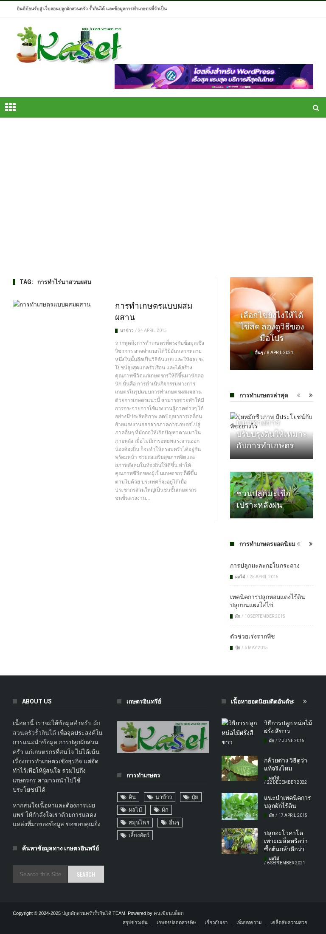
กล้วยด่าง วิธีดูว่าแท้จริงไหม (285, 763)
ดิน (132, 797)
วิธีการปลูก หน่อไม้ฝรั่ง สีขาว (288, 726)
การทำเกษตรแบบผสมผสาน (154, 310)
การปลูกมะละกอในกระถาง (265, 564)
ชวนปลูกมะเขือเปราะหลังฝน (263, 498)
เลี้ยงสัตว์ (139, 835)
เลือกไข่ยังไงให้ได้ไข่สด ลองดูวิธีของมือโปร (272, 325)
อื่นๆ (259, 352)
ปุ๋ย (237, 647)
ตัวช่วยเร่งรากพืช (252, 635)
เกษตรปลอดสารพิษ (176, 922)
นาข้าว (127, 330)
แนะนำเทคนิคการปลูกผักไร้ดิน (287, 801)
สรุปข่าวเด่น (135, 922)
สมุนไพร (139, 822)
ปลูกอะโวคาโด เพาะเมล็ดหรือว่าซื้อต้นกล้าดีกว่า (286, 840)
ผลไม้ (240, 576)
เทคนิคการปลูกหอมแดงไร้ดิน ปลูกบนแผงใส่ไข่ (267, 600)
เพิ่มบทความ (248, 922)
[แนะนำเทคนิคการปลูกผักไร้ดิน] (240, 806)
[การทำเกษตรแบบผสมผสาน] (57, 304)
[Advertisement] (163, 197)
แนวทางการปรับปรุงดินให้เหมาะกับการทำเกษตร (271, 433)
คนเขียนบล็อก (169, 913)
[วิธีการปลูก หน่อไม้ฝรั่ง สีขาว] (240, 732)
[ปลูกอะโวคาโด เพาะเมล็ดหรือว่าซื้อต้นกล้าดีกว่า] (240, 841)
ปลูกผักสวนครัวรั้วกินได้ (86, 913)
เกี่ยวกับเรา (216, 922)
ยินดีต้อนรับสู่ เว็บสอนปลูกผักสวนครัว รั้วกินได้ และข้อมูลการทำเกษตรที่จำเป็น (92, 8)
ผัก (237, 616)
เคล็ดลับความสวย (288, 922)
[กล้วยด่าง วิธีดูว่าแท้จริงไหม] (240, 768)
